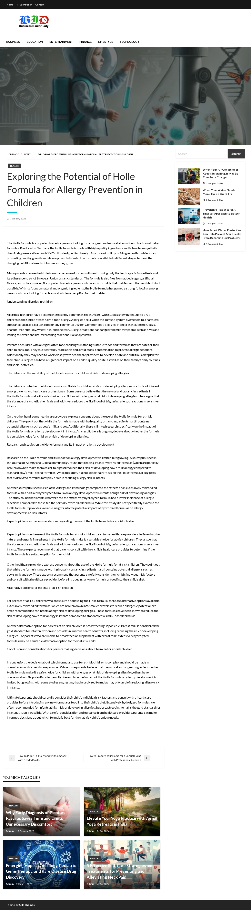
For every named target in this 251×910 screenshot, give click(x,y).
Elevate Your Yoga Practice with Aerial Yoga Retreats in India (122, 821)
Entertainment (61, 41)
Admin (10, 831)
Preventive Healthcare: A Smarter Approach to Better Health (221, 213)
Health (28, 154)
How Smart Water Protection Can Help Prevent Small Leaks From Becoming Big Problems (222, 233)
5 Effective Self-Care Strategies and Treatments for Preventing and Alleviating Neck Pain (120, 871)
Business (13, 41)
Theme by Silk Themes (20, 904)
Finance (85, 41)
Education (35, 41)
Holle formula (21, 396)
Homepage (13, 154)
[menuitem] (13, 42)
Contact (39, 4)
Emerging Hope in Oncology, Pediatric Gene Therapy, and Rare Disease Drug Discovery (41, 871)
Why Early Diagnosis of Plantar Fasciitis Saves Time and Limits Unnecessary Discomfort (34, 818)
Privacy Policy (24, 4)
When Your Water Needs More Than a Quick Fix (219, 192)
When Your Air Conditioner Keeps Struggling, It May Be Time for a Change (220, 173)
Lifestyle (105, 41)
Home (10, 4)
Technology (129, 41)
